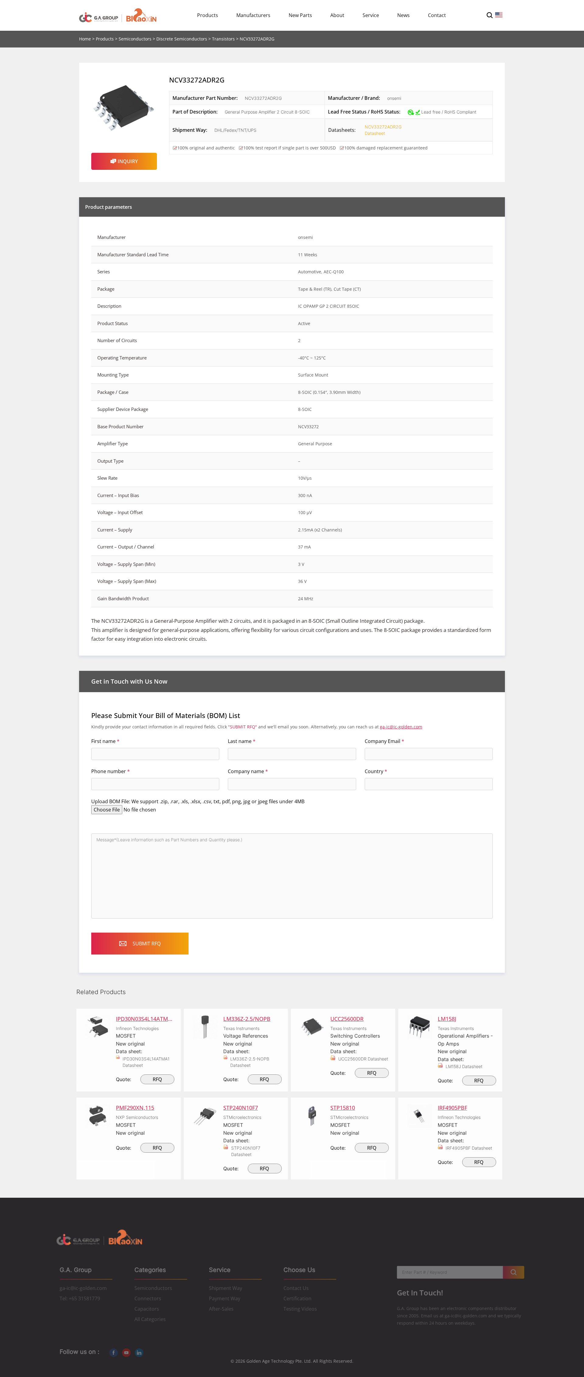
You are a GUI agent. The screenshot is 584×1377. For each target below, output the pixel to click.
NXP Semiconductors (137, 1117)
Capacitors (146, 1308)
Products (207, 15)
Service (371, 15)
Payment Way (224, 1298)
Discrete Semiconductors (181, 39)
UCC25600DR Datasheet (363, 1058)
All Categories (150, 1319)
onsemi (394, 98)
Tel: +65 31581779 (80, 1298)
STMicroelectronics (242, 1117)
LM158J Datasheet (464, 1066)
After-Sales (221, 1308)
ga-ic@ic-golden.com (401, 727)
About (337, 15)
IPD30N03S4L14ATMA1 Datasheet (146, 1062)
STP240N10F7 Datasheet (245, 1151)
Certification (297, 1298)
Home (85, 39)
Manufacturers (253, 15)
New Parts (300, 15)
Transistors (223, 39)
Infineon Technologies (137, 1028)
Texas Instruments (241, 1028)
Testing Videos (300, 1308)
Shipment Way (225, 1288)
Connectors (147, 1298)
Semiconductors (135, 39)
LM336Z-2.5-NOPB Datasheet (249, 1062)
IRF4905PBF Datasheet (469, 1148)
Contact (437, 15)
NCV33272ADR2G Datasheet (383, 130)
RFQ (157, 1079)
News (403, 15)
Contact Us (296, 1288)
